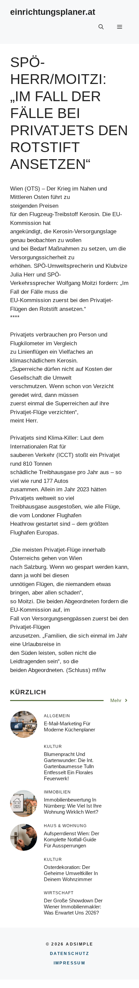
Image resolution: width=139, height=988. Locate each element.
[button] (101, 27)
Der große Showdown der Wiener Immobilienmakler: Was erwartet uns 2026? (73, 907)
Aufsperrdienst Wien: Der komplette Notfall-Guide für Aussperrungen (71, 839)
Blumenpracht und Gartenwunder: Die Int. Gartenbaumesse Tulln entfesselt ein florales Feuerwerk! (69, 766)
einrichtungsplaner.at (52, 12)
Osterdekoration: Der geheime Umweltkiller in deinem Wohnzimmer (71, 873)
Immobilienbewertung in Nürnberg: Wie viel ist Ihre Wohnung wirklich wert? (73, 806)
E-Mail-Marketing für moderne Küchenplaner (69, 726)
